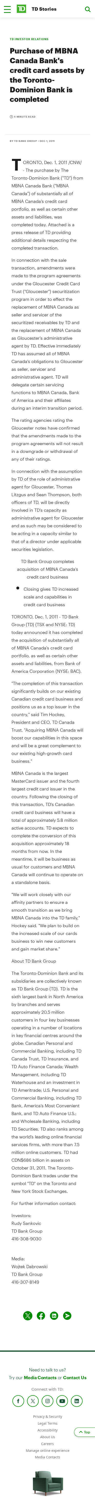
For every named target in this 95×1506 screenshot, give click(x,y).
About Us (47, 1437)
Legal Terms (47, 1423)
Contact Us (74, 1377)
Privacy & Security (47, 1416)
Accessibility (47, 1430)
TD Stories (44, 9)
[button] (7, 9)
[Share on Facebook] (41, 1315)
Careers (47, 1443)
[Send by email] (67, 1315)
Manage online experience (47, 1450)
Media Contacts (40, 1377)
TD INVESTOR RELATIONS (29, 39)
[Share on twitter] (27, 1315)
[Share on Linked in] (54, 1315)
